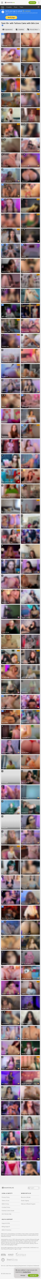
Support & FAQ (6, 1223)
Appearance (8, 29)
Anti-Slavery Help (6, 1214)
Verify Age (11, 17)
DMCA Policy (5, 1204)
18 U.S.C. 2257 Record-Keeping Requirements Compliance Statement (20, 1265)
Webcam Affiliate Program (28, 1204)
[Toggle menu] (2, 2)
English (32, 1188)
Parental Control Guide (8, 1210)
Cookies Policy (6, 1207)
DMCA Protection (6, 1230)
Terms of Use (5, 1200)
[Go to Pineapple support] (3, 1260)
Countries (21, 29)
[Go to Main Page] (12, 3)
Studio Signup (25, 1200)
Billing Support (6, 1226)
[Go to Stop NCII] (12, 1260)
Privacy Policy (6, 1197)
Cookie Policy (27, 1272)
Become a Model (25, 1197)
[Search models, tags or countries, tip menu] (38, 7)
